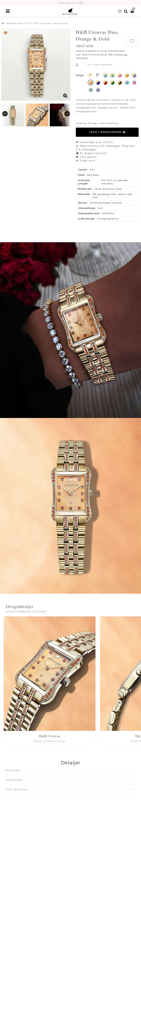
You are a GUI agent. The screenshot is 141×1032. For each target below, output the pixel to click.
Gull (28, 23)
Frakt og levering (16, 789)
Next (67, 113)
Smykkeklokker (14, 23)
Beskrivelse (13, 770)
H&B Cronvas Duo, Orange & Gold (50, 23)
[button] (120, 11)
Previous (5, 113)
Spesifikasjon (14, 779)
